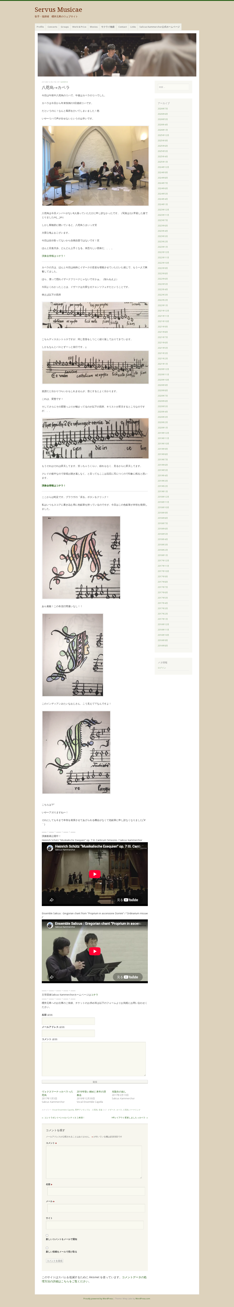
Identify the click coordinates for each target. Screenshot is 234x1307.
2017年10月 (163, 571)
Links (133, 26)
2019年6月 (163, 464)
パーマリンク (134, 1109)
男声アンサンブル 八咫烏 (86, 1109)
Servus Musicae (58, 9)
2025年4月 (163, 156)
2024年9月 (163, 172)
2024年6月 (163, 188)
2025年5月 (163, 151)
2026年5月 (163, 119)
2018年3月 (163, 544)
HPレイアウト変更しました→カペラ (130, 1117)
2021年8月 (163, 331)
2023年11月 (163, 215)
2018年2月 (163, 549)
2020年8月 (163, 390)
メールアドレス (53, 1026)
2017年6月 (163, 592)
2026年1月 (163, 129)
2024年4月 (163, 199)
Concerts (52, 26)
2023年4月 (163, 230)
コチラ (94, 994)
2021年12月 (163, 310)
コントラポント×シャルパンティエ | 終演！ (63, 1117)
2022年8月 (163, 273)
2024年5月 (163, 193)
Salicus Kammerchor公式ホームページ (159, 26)
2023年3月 (163, 236)
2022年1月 (163, 305)
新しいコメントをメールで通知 (61, 1239)
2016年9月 (163, 640)
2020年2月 (163, 422)
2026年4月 (163, 124)
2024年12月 (163, 167)
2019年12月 (163, 432)
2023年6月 (163, 225)
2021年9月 (163, 326)
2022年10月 (163, 262)
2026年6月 (163, 114)
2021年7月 (163, 337)
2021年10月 (163, 321)
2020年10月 (163, 379)
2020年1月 (163, 427)
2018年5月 (163, 534)
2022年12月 (163, 252)
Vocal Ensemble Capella (63, 1109)
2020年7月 (163, 395)
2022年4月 (163, 289)
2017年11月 (163, 565)
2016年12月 (163, 624)
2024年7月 (163, 183)
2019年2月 (163, 486)
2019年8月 (163, 454)
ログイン (162, 667)
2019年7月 (163, 459)
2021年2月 (163, 358)
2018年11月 (163, 502)
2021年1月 (163, 363)
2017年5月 (163, 597)
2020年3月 (163, 417)
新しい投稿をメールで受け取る (61, 1251)
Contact (122, 26)
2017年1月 (163, 619)
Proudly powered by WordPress (98, 1298)
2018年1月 (163, 555)
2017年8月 (163, 581)
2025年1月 (163, 161)
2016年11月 (163, 629)
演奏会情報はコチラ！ (54, 255)
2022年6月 (163, 278)
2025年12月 (163, 135)
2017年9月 (163, 576)
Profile (40, 26)
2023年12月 (163, 209)
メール (50, 1201)
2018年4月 (163, 539)
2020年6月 (163, 401)
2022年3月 (163, 294)
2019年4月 (163, 475)
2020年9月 (163, 385)
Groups (65, 26)
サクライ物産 (108, 26)
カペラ (119, 1109)
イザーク (111, 1109)
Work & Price (79, 26)
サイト (49, 1218)
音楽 (100, 1109)
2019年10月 (163, 443)
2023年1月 (163, 246)
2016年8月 (163, 645)
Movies (94, 26)
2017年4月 (163, 603)
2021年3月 (163, 353)
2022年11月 (163, 257)
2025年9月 (163, 140)
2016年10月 (163, 635)
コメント (49, 1039)
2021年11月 (163, 316)
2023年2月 (163, 241)
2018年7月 (163, 523)
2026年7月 (163, 108)
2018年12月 (163, 496)
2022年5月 (163, 284)
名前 (47, 1014)
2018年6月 (163, 528)
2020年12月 (163, 369)
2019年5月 (163, 470)
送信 (95, 1081)
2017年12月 (163, 560)
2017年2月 (163, 613)
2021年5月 (163, 347)
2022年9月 (163, 268)
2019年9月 (163, 448)
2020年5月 (163, 406)
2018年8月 (163, 518)
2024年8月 (163, 177)
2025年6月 (163, 145)
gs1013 (64, 82)
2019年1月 (163, 491)
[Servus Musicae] (117, 54)
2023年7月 (163, 220)
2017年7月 (163, 587)
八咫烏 (126, 1109)
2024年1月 (163, 204)
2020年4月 (163, 411)
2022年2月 (163, 300)
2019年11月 (163, 438)
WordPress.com (143, 1298)
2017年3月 (163, 608)
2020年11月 (163, 374)
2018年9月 (163, 512)
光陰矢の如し (119, 1091)
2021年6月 (163, 342)
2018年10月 (163, 507)
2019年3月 (163, 480)
